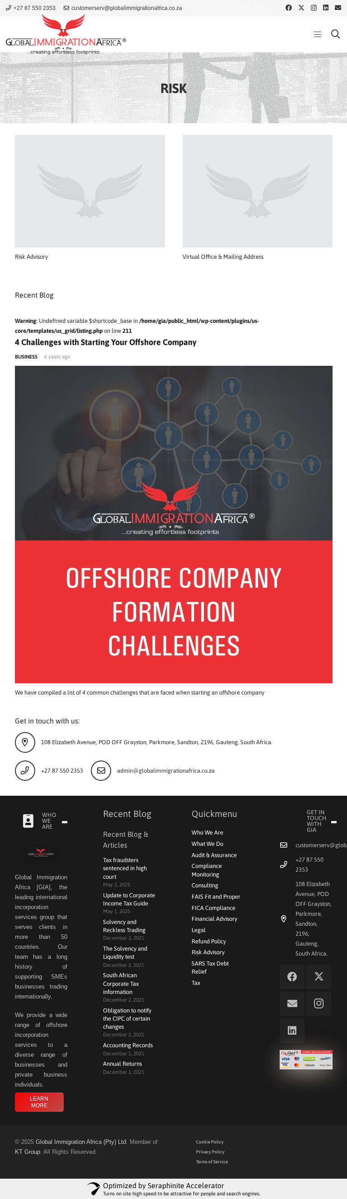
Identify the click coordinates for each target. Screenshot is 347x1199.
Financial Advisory (214, 918)
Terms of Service (212, 1161)
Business (26, 356)
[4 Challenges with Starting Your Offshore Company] (174, 524)
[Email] (338, 8)
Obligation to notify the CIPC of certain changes (127, 1018)
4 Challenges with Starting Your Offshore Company (106, 342)
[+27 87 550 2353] (287, 864)
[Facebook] (289, 8)
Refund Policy (209, 941)
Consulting (205, 885)
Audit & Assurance (214, 855)
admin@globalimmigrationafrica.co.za (166, 770)
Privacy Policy (210, 1151)
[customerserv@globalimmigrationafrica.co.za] (287, 845)
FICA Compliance (213, 908)
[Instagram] (314, 8)
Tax (196, 983)
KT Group (27, 1151)
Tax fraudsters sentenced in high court (125, 868)
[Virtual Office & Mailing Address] (258, 191)
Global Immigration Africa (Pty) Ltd (81, 1141)
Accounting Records (128, 1045)
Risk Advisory (31, 256)
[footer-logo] (41, 853)
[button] (317, 34)
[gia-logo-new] (66, 34)
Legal (199, 930)
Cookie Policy (210, 1141)
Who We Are (207, 832)
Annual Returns (122, 1063)
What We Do (207, 843)
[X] (301, 8)
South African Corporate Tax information (121, 983)
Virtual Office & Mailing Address (223, 256)
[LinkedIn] (325, 8)
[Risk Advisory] (90, 191)
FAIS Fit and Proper (216, 896)
